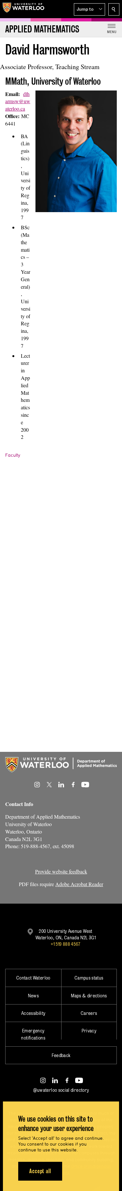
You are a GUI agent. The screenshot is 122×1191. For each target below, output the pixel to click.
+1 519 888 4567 (65, 944)
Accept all (40, 1171)
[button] (89, 9)
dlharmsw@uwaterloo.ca (17, 101)
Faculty (12, 455)
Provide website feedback (61, 871)
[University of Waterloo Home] (23, 9)
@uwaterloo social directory (61, 1090)
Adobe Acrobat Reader (79, 884)
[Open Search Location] (113, 9)
